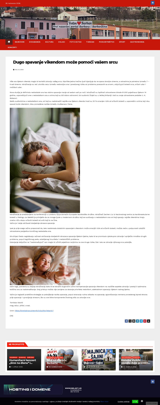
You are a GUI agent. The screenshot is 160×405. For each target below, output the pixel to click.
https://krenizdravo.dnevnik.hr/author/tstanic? (34, 311)
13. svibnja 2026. (130, 367)
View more (104, 401)
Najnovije (19, 42)
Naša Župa (30, 357)
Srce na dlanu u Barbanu (56, 361)
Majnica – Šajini (93, 362)
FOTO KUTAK (75, 42)
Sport (122, 42)
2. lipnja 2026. (17, 367)
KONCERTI (12, 47)
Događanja (34, 42)
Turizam (90, 42)
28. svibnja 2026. (55, 367)
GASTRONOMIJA (137, 42)
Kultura (49, 42)
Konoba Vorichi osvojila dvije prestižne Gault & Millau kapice (135, 363)
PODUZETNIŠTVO (106, 42)
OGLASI (61, 42)
